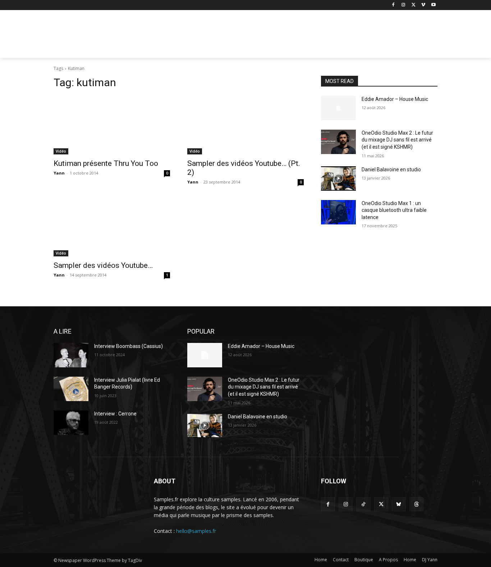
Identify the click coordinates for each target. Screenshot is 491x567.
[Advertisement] (299, 36)
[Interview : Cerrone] (71, 422)
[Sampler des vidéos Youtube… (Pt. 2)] (245, 125)
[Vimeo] (423, 5)
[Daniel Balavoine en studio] (338, 178)
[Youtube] (433, 5)
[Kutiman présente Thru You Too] (112, 125)
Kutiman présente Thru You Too (106, 163)
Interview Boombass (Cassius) (128, 346)
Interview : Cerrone (115, 414)
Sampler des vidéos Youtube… (103, 265)
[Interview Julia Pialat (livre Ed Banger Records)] (71, 389)
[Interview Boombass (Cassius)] (71, 355)
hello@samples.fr (196, 531)
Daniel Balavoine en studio (391, 169)
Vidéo (61, 151)
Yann (59, 173)
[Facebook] (393, 5)
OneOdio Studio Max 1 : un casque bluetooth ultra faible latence (394, 210)
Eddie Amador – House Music (395, 99)
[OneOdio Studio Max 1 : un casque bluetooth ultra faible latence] (338, 212)
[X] (413, 5)
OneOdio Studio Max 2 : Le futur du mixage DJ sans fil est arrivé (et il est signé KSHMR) (397, 140)
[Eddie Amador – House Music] (338, 108)
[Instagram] (403, 5)
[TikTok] (363, 504)
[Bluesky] (399, 504)
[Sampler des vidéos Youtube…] (112, 227)
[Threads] (416, 504)
